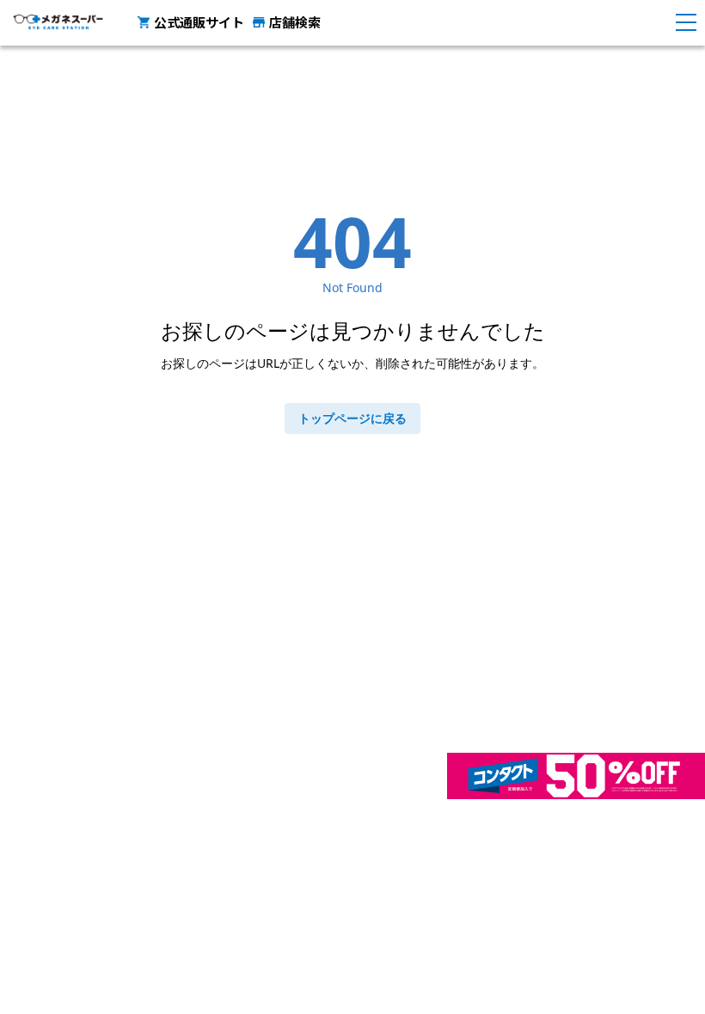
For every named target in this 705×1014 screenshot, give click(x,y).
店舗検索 (295, 22)
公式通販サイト (199, 22)
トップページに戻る (352, 418)
